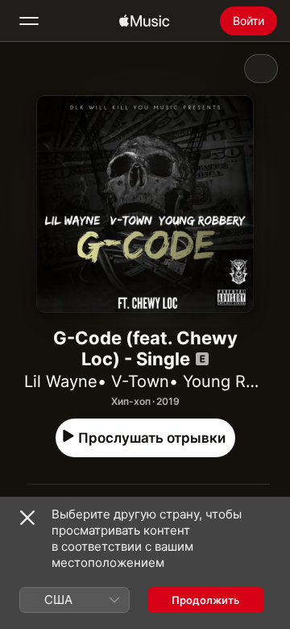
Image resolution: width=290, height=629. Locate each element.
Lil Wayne (60, 381)
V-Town (140, 381)
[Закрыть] (27, 517)
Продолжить (206, 600)
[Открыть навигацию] (29, 21)
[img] (144, 21)
